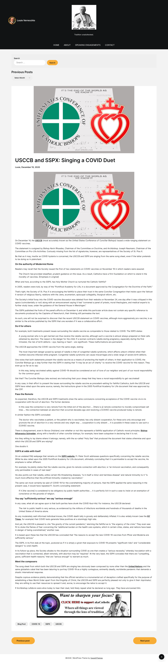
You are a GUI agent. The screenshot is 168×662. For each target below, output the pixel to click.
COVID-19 (36, 624)
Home (56, 45)
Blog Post (22, 624)
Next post (145, 640)
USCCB (58, 624)
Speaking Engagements (87, 45)
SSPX (48, 624)
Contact (110, 45)
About (67, 45)
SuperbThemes (97, 658)
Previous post (23, 640)
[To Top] (161, 657)
